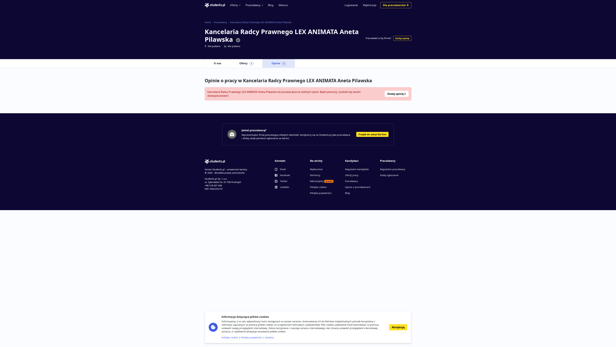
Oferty (234, 5)
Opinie (278, 63)
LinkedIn (284, 187)
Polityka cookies (318, 187)
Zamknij (269, 337)
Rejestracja (369, 5)
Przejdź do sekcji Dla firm (372, 134)
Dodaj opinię (402, 38)
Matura (283, 5)
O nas (217, 63)
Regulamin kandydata (357, 169)
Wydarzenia (316, 169)
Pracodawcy (253, 5)
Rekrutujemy (321, 181)
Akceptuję (398, 327)
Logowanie (351, 5)
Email (283, 169)
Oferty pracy (351, 175)
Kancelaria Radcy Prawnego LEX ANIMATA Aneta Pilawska (260, 22)
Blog (271, 5)
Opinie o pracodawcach (357, 187)
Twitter (283, 181)
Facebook (285, 175)
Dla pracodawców (394, 5)
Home (208, 22)
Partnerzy (315, 175)
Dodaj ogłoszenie (389, 175)
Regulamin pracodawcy (392, 169)
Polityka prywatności (321, 193)
